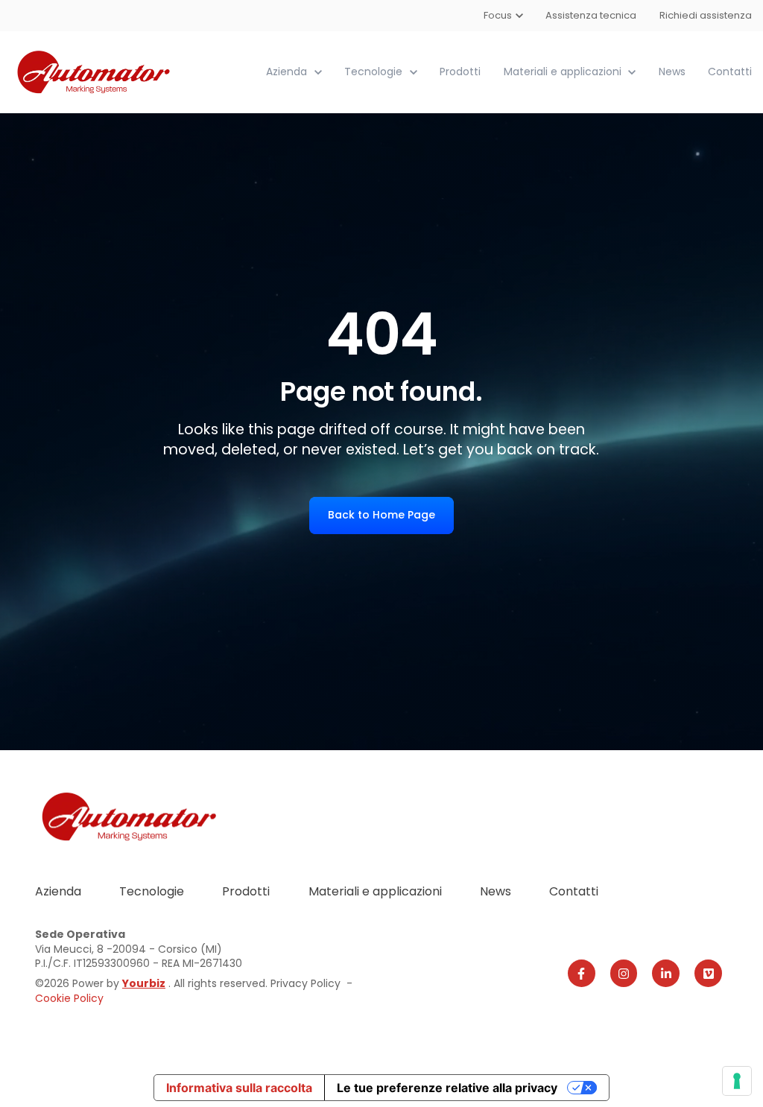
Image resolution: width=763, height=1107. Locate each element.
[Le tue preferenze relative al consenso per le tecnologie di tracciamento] (737, 1081)
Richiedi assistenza (705, 15)
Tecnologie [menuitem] (151, 891)
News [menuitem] (495, 891)
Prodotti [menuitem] (246, 891)
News (672, 71)
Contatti (730, 71)
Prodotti (460, 71)
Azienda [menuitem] (58, 891)
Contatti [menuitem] (573, 891)
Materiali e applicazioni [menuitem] (375, 891)
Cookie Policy (69, 998)
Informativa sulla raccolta (239, 1087)
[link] (95, 71)
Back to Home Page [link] (381, 514)
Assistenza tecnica (591, 15)
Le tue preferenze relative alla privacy (447, 1087)
